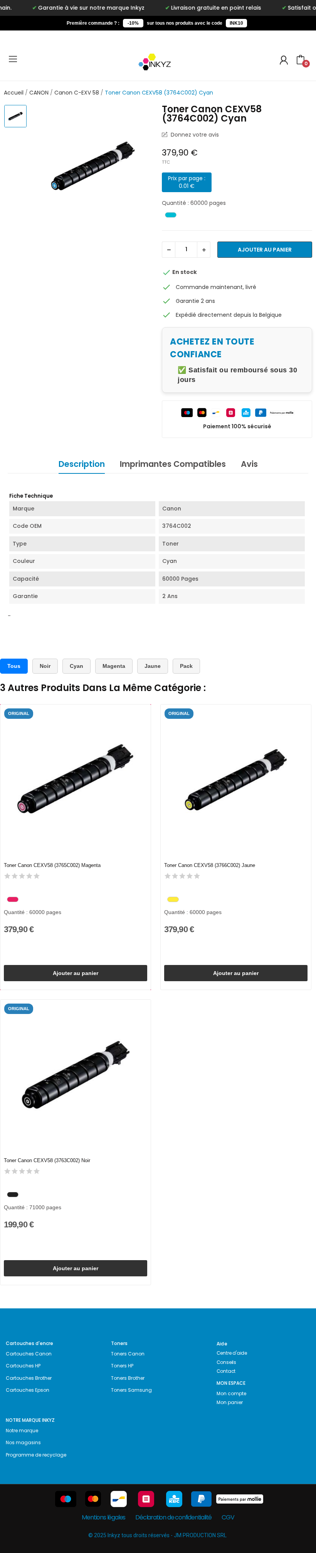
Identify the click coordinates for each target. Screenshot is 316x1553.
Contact (226, 1371)
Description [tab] (82, 464)
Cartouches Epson (27, 1390)
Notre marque (22, 1430)
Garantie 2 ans (195, 301)
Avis (249, 464)
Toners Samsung (131, 1390)
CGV (228, 1517)
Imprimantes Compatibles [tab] (173, 464)
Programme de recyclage (36, 1455)
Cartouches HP (23, 1365)
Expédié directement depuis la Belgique (229, 315)
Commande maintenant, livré (216, 287)
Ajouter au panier (265, 249)
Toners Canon (128, 1353)
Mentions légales (103, 1517)
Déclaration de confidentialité (173, 1517)
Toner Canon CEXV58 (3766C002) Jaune (209, 865)
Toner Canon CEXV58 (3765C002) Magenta (52, 865)
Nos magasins (23, 1442)
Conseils (226, 1362)
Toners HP (122, 1365)
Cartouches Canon (29, 1353)
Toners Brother (128, 1378)
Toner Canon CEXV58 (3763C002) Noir (47, 1160)
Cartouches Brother (29, 1378)
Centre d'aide (232, 1353)
